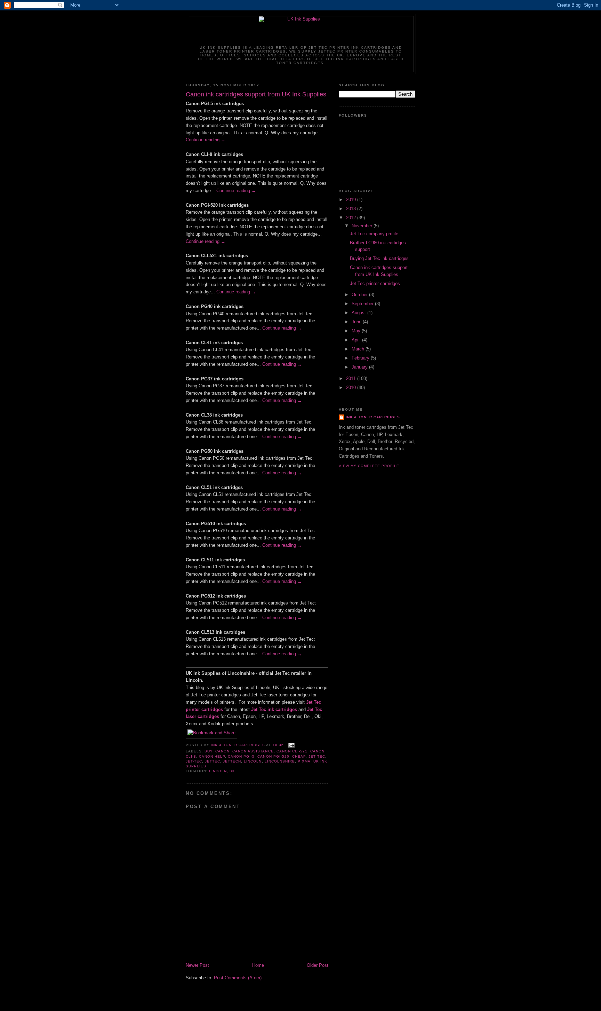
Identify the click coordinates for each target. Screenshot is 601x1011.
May (357, 330)
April (357, 339)
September (363, 303)
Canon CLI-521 (292, 751)
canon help (212, 756)
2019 (351, 199)
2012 (351, 217)
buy (209, 751)
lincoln (253, 761)
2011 (351, 378)
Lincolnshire (280, 761)
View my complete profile (369, 466)
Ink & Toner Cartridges (373, 417)
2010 (351, 387)
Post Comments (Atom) (238, 977)
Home (258, 965)
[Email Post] (291, 745)
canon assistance (252, 751)
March (359, 349)
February (361, 358)
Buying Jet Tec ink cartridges (379, 258)
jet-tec (194, 761)
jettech (232, 761)
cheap (299, 756)
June (357, 321)
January (360, 367)
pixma (304, 761)
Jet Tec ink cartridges (274, 709)
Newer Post (197, 965)
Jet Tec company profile (374, 233)
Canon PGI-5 (241, 756)
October (360, 294)
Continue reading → (205, 139)
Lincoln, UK (222, 771)
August (359, 312)
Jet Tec (316, 756)
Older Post (317, 965)
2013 (351, 208)
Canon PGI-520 (273, 756)
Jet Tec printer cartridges (375, 283)
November (363, 225)
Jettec (212, 761)
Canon (222, 751)
